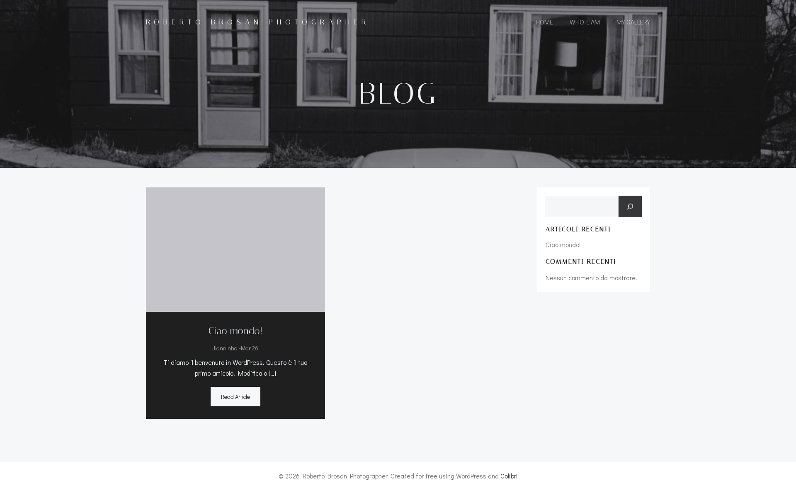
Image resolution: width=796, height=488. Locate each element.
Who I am (585, 21)
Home (544, 21)
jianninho (224, 348)
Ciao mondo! (563, 244)
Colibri (509, 475)
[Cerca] (630, 206)
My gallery (633, 21)
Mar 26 (249, 348)
